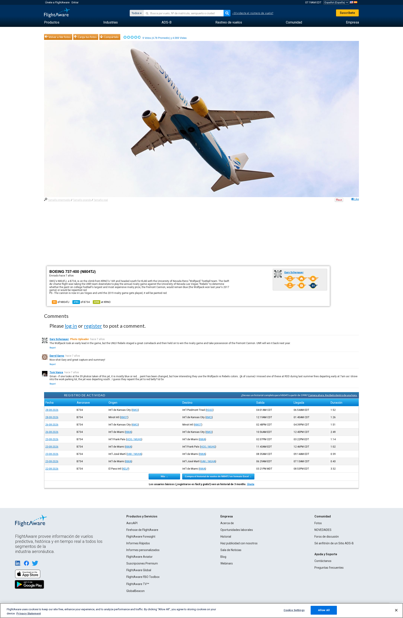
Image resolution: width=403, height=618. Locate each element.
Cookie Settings (294, 610)
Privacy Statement (28, 613)
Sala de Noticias (230, 550)
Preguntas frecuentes (329, 567)
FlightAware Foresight (140, 536)
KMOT (124, 417)
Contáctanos (322, 561)
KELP (125, 468)
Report (53, 347)
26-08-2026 (51, 424)
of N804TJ (61, 302)
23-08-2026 (51, 439)
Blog (223, 556)
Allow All (324, 610)
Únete (250, 484)
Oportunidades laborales (236, 530)
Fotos (318, 523)
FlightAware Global (138, 570)
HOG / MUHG (134, 439)
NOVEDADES (322, 530)
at (102, 302)
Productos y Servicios (141, 516)
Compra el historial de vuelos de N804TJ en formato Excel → (218, 476)
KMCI (135, 410)
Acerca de (227, 523)
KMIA (128, 432)
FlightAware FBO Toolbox (143, 577)
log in (71, 326)
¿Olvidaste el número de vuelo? (253, 13)
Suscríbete (347, 12)
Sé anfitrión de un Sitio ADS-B (334, 543)
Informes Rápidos (138, 543)
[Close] (396, 610)
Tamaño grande (82, 200)
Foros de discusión (326, 536)
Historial (225, 536)
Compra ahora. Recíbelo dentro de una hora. (332, 395)
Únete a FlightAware (57, 2)
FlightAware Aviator (139, 556)
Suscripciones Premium (142, 563)
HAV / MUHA (134, 454)
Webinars (226, 563)
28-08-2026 (51, 410)
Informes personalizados (143, 550)
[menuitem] (51, 22)
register (93, 326)
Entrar (75, 2)
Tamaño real (100, 200)
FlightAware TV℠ (137, 584)
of (82, 302)
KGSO (209, 410)
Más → (164, 476)
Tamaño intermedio (59, 200)
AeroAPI (131, 523)
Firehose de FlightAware (142, 530)
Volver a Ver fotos (59, 37)
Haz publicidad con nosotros (239, 543)
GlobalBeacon (135, 591)
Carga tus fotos (87, 37)
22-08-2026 (51, 468)
